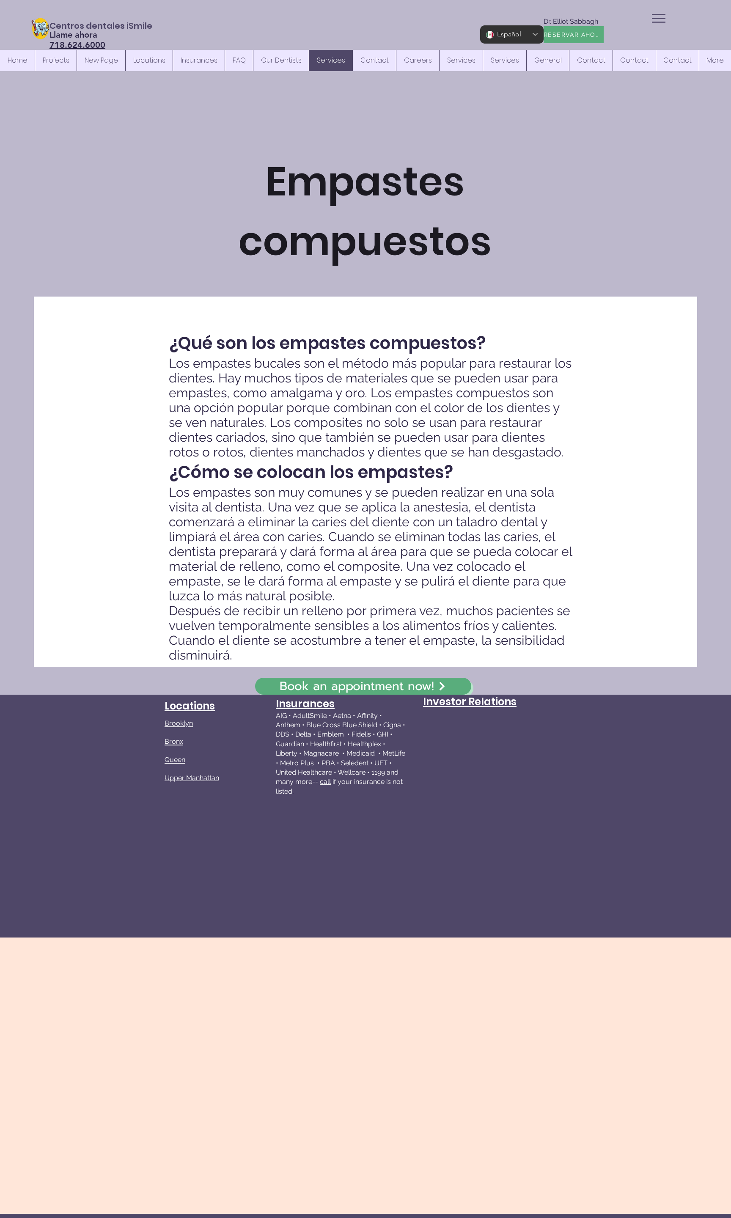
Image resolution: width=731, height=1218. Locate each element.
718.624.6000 (77, 45)
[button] (658, 18)
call (325, 782)
